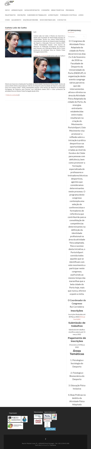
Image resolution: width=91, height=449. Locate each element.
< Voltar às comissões (40, 56)
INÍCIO (7, 10)
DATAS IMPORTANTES (32, 10)
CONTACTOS (61, 20)
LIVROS (80, 15)
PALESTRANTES (10, 15)
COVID (7, 20)
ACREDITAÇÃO (53, 15)
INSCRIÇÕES (21, 15)
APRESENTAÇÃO (17, 10)
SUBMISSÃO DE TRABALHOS (36, 15)
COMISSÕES (45, 10)
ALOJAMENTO (16, 20)
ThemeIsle (52, 445)
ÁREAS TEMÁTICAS (57, 10)
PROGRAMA (70, 10)
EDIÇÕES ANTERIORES (30, 20)
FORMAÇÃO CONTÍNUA (68, 15)
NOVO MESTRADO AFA (47, 20)
